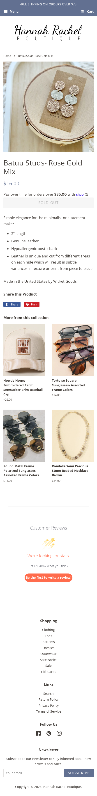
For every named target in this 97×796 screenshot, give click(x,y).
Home (7, 56)
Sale (48, 665)
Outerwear (48, 653)
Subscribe (79, 773)
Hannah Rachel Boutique (62, 787)
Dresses (49, 648)
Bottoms (48, 642)
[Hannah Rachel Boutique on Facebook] (38, 734)
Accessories (48, 660)
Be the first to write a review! (48, 577)
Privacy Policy (49, 705)
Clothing (48, 630)
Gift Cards (48, 672)
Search (48, 693)
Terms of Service (48, 711)
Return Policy (48, 699)
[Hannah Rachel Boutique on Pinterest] (48, 734)
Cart (90, 11)
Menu (13, 11)
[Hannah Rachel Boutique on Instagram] (59, 734)
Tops (48, 636)
